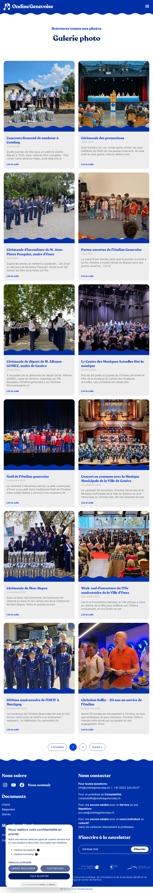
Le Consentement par (39, 885)
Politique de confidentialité (19, 862)
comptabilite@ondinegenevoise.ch (99, 798)
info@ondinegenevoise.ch (94, 787)
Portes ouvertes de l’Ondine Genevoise (111, 250)
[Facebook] (22, 785)
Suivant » (97, 747)
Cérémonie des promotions (102, 138)
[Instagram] (5, 785)
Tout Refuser (55, 868)
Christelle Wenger (85, 889)
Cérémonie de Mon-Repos (27, 588)
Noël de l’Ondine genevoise (28, 476)
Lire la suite (13, 164)
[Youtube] (13, 785)
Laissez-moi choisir (23, 868)
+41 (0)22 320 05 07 (127, 787)
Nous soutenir (39, 785)
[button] (147, 6)
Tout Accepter (39, 876)
